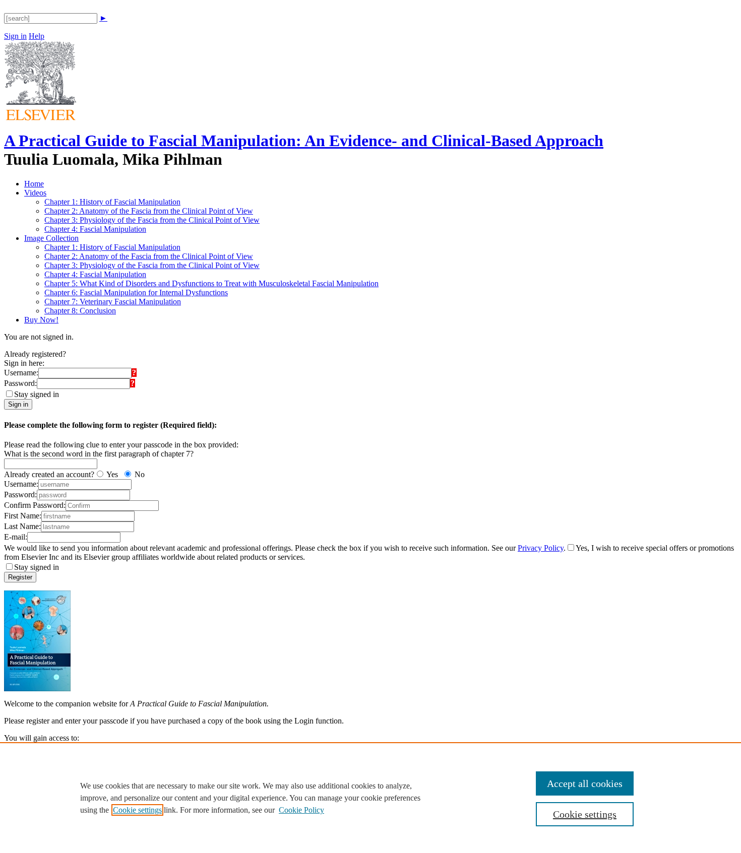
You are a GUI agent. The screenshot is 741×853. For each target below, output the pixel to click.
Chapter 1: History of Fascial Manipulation (112, 202)
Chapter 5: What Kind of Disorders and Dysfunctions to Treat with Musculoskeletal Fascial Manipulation (211, 283)
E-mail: (15, 537)
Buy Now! (41, 319)
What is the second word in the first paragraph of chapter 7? (99, 453)
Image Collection (51, 238)
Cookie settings (137, 810)
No (140, 474)
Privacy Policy (541, 548)
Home (34, 183)
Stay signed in (36, 394)
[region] (370, 797)
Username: (21, 372)
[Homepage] (40, 117)
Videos (35, 192)
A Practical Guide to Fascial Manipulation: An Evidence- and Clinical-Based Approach (303, 141)
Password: (20, 383)
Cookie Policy (301, 810)
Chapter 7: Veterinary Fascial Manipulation (112, 301)
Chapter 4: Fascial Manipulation (95, 229)
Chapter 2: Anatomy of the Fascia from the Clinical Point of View (148, 211)
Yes (112, 474)
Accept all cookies (585, 783)
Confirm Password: (35, 505)
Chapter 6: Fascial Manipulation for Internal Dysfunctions (136, 292)
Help (36, 36)
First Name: (22, 515)
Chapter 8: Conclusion (80, 310)
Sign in (15, 36)
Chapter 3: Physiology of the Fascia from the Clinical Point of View (152, 220)
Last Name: (22, 526)
